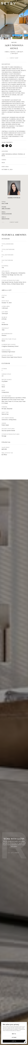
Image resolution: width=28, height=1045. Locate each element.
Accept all (14, 1041)
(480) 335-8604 (6, 208)
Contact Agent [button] (14, 58)
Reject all (14, 1033)
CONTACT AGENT (14, 222)
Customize (14, 1037)
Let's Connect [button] (15, 852)
